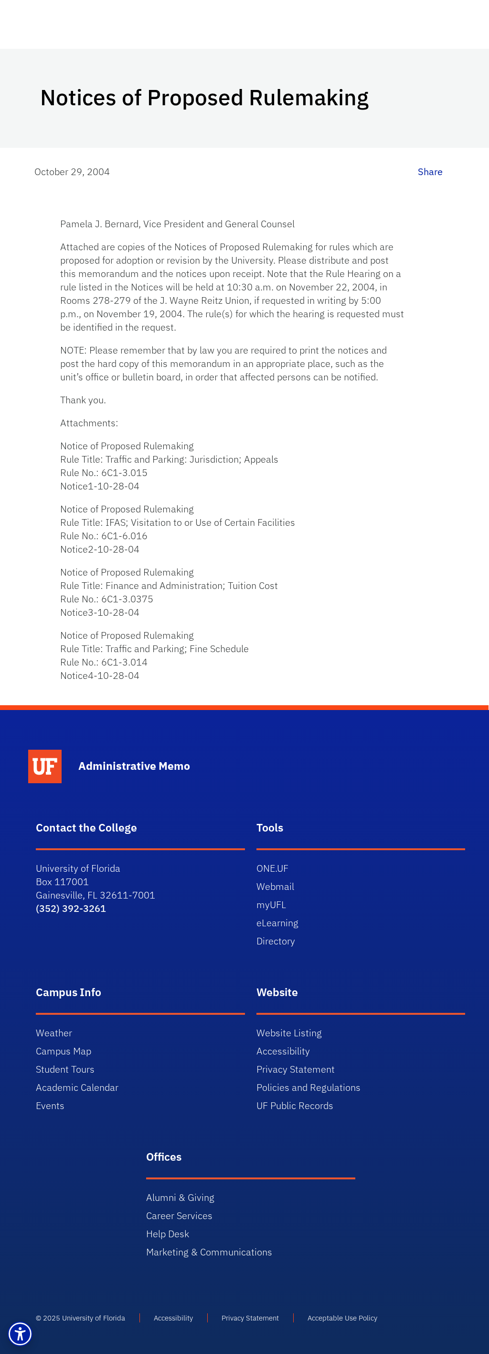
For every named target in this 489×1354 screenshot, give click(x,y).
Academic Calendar (77, 1087)
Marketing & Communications (209, 1251)
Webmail (275, 886)
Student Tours (65, 1069)
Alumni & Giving (180, 1197)
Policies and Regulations (308, 1087)
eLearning (277, 922)
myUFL (271, 904)
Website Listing (289, 1032)
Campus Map (63, 1050)
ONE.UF (272, 868)
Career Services (179, 1215)
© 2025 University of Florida (80, 1317)
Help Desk (167, 1233)
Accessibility (283, 1050)
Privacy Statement (295, 1069)
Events (50, 1105)
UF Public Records (294, 1105)
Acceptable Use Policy (342, 1317)
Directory (275, 940)
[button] (20, 1333)
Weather (54, 1032)
